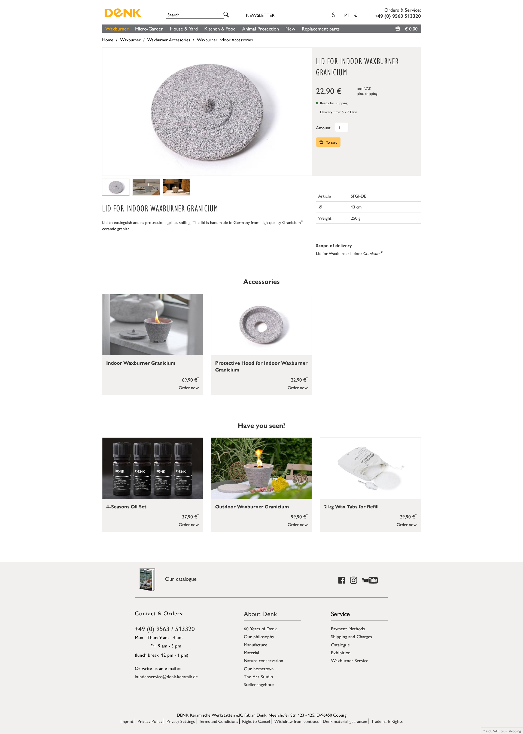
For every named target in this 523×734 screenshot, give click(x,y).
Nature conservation (263, 660)
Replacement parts (321, 28)
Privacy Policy (150, 721)
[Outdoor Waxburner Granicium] (261, 468)
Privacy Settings (180, 721)
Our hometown (259, 668)
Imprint (126, 721)
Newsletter (260, 15)
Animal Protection (260, 28)
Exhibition (341, 652)
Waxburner (117, 28)
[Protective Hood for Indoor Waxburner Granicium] (261, 324)
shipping (371, 93)
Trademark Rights (387, 721)
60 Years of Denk (260, 628)
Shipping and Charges (351, 636)
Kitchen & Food (220, 28)
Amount (323, 127)
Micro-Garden (149, 28)
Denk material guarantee (345, 721)
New (290, 28)
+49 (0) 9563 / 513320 (165, 628)
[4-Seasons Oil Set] (152, 468)
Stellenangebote (259, 684)
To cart (331, 142)
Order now (189, 387)
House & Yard (184, 28)
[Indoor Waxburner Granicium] (152, 324)
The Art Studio (258, 676)
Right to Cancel (256, 721)
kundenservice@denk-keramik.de (166, 676)
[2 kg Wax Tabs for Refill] (370, 468)
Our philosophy (259, 636)
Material (251, 652)
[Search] (227, 15)
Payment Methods (348, 628)
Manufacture (255, 644)
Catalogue (340, 644)
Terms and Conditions (218, 721)
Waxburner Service (349, 660)
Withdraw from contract (296, 721)
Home (107, 39)
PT (350, 15)
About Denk (260, 613)
